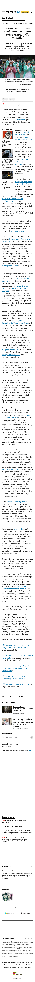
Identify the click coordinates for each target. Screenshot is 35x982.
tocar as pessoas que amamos (21, 161)
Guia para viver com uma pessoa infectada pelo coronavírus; (16, 677)
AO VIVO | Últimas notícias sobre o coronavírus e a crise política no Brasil (7, 185)
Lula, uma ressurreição (14, 826)
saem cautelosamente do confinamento (12, 200)
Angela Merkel (21, 91)
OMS (3, 737)
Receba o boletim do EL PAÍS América (16, 697)
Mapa (17, 965)
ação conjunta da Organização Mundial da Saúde (15, 321)
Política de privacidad (9, 965)
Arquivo (5, 889)
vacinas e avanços (17, 119)
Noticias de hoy (27, 967)
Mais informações (6, 746)
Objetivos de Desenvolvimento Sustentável (15, 587)
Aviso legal (21, 962)
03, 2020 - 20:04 (17, 94)
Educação (5, 23)
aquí (30, 750)
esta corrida (19, 529)
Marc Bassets (17, 713)
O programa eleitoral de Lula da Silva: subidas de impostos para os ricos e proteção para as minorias (17, 832)
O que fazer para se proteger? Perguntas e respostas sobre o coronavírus (15, 668)
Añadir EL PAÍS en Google (11, 104)
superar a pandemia (10, 469)
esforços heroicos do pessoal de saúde (23, 182)
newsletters (6, 866)
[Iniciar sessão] (31, 12)
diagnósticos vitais (10, 350)
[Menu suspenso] (3, 12)
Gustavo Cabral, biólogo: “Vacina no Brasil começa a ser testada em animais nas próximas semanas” (23, 723)
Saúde (11, 23)
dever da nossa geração (17, 501)
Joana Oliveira (17, 728)
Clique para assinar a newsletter (17, 684)
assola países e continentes (23, 138)
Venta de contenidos (12, 962)
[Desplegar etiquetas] (31, 737)
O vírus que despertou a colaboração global (6, 143)
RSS (18, 967)
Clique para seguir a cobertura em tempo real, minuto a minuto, (17, 646)
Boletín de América (9, 871)
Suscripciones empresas (10, 967)
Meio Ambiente (18, 23)
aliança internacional (11, 354)
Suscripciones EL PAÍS (24, 965)
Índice (21, 967)
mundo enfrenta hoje (22, 133)
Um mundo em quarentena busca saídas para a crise (23, 708)
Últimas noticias (8, 817)
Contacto (4, 962)
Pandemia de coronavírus (13, 28)
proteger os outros (10, 266)
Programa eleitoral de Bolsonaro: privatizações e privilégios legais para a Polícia (15, 839)
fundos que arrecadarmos (16, 416)
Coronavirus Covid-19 (12, 737)
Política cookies (28, 962)
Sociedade (8, 18)
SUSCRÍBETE (25, 12)
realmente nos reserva (21, 231)
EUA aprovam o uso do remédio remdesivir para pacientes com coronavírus (7, 163)
